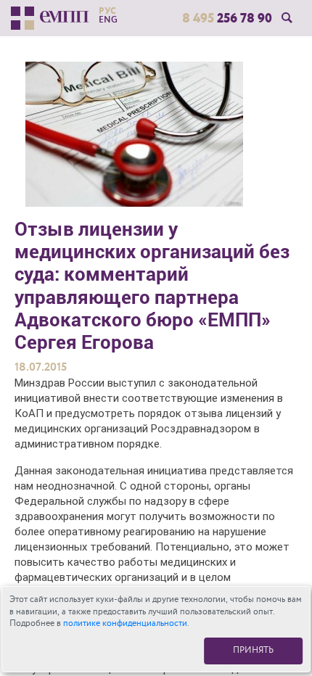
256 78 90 (227, 18)
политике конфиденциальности (125, 623)
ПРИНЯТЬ (253, 650)
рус (107, 11)
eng (108, 19)
